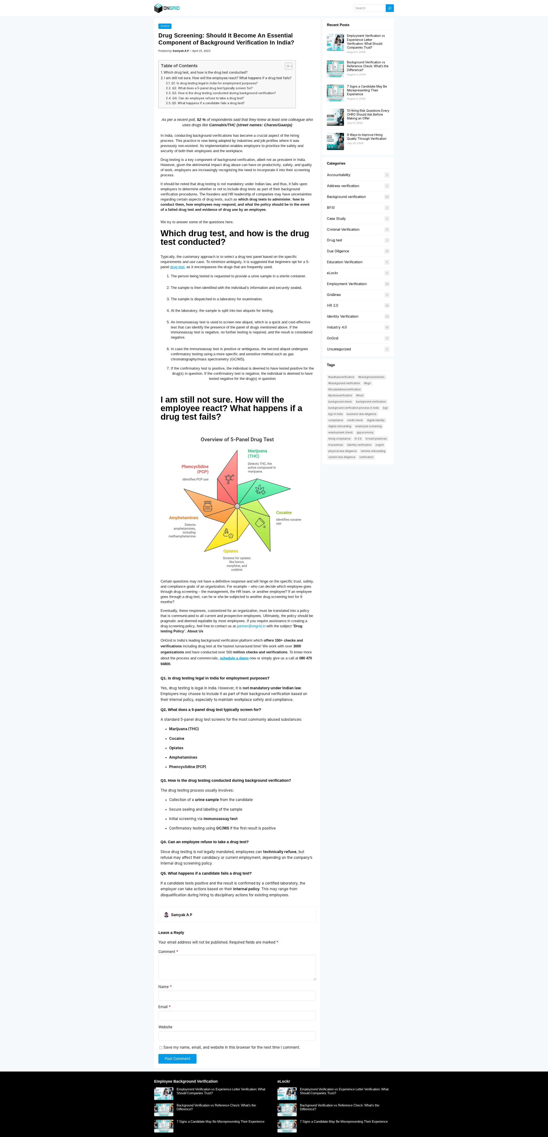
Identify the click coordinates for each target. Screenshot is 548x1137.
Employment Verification (347, 284)
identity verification (359, 444)
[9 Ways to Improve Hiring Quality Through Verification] (335, 141)
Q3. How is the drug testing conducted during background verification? (224, 93)
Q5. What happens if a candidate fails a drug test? (208, 103)
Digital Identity (376, 420)
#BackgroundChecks (371, 377)
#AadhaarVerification (341, 377)
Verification (366, 457)
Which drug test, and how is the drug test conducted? (205, 72)
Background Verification (371, 401)
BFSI (331, 207)
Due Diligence (338, 251)
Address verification (343, 186)
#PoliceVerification (340, 395)
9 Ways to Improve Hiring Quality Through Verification (366, 136)
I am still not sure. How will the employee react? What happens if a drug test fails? (227, 78)
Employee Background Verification (186, 1081)
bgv (385, 407)
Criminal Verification (343, 229)
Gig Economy (365, 432)
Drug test (334, 240)
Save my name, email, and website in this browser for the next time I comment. (232, 1047)
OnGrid (165, 26)
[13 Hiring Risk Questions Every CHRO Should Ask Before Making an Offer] (335, 117)
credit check (355, 420)
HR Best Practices (376, 438)
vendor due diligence (341, 457)
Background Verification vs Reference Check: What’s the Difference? (368, 66)
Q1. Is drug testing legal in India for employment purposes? (214, 83)
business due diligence (361, 414)
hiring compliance (339, 438)
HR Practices (335, 444)
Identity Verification (342, 316)
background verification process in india (353, 407)
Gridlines (334, 295)
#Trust (359, 395)
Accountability (338, 175)
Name (165, 987)
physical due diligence (342, 451)
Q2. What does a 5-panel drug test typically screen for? (212, 88)
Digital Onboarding (339, 426)
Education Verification (344, 262)
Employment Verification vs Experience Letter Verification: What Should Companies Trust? (366, 41)
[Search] (390, 8)
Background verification (346, 197)
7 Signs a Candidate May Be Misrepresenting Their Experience (367, 90)
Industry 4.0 (337, 327)
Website (165, 1027)
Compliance (335, 420)
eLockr (332, 273)
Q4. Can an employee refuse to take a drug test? (208, 98)
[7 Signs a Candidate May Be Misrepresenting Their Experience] (335, 93)
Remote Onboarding (373, 451)
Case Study (336, 218)
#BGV (367, 383)
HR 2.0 (332, 305)
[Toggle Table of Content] (286, 66)
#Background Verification (344, 383)
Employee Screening (368, 426)
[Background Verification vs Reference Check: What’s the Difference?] (335, 69)
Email (164, 1007)
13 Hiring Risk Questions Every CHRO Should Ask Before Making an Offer (368, 114)
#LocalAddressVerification (344, 389)
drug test (177, 267)
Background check (340, 401)
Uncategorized (339, 349)
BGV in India (335, 414)
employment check (340, 432)
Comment (168, 952)
